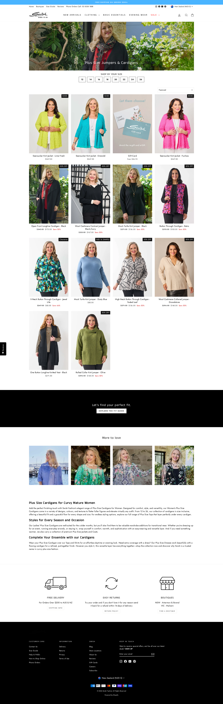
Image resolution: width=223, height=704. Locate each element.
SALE (154, 14)
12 (82, 79)
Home (31, 6)
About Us (93, 654)
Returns (62, 650)
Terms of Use (64, 658)
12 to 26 (144, 511)
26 (140, 79)
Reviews (60, 6)
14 (90, 79)
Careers (92, 666)
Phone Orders (34, 662)
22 (124, 79)
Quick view (48, 150)
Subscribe (93, 670)
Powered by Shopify (111, 695)
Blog (91, 646)
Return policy (111, 611)
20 (115, 79)
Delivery (62, 646)
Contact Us (33, 646)
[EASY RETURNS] (111, 583)
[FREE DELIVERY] (55, 583)
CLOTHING (91, 14)
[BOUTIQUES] (167, 583)
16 (99, 79)
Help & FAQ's (34, 654)
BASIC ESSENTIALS (114, 14)
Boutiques (40, 6)
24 (132, 79)
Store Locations (95, 650)
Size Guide (50, 6)
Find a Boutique (167, 611)
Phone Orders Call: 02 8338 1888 (79, 6)
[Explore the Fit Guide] (111, 408)
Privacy (62, 654)
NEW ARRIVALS (72, 14)
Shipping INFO (55, 608)
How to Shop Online (37, 658)
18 (107, 79)
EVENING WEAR (138, 14)
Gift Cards (93, 662)
